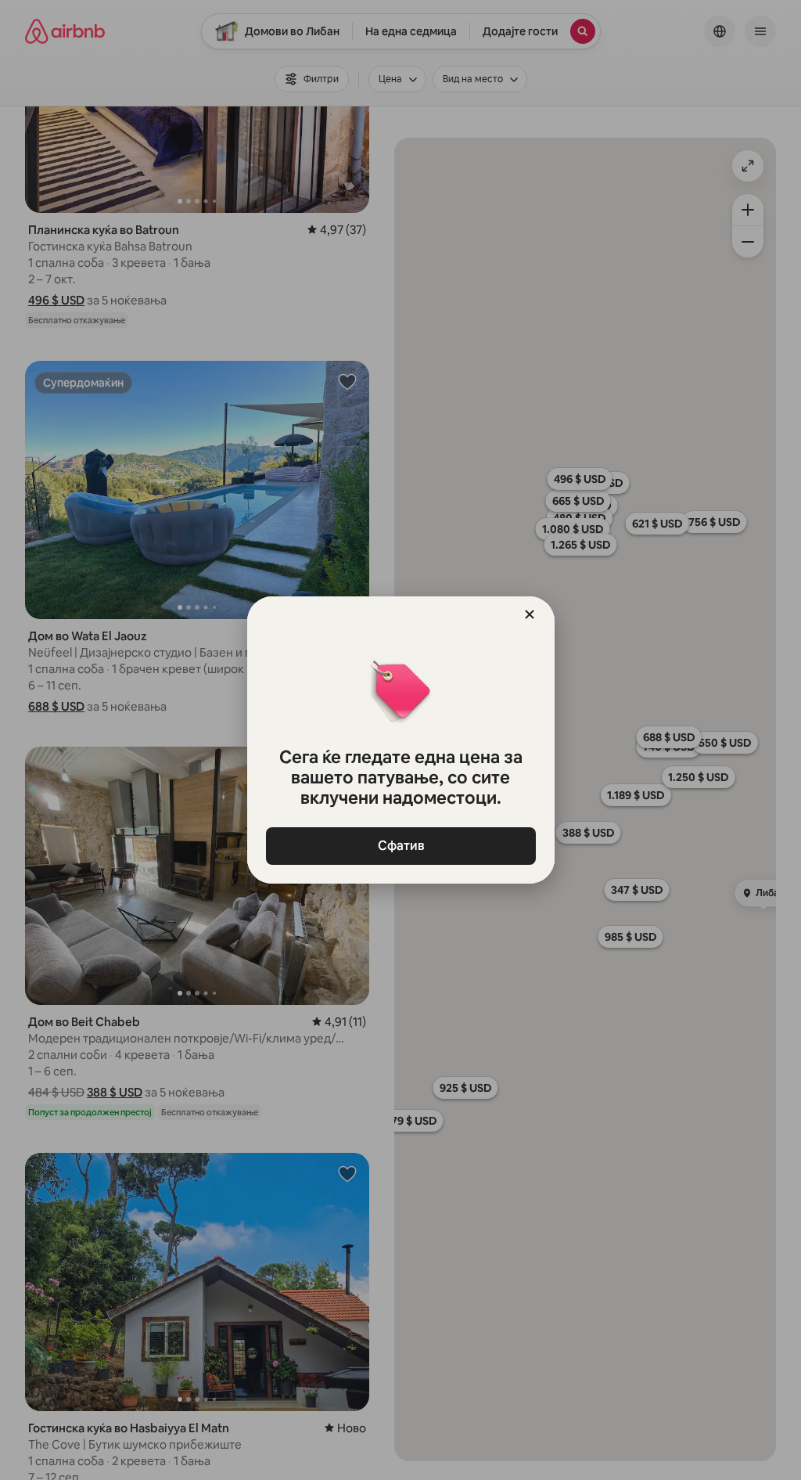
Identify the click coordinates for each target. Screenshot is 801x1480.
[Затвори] (529, 614)
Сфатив (400, 845)
